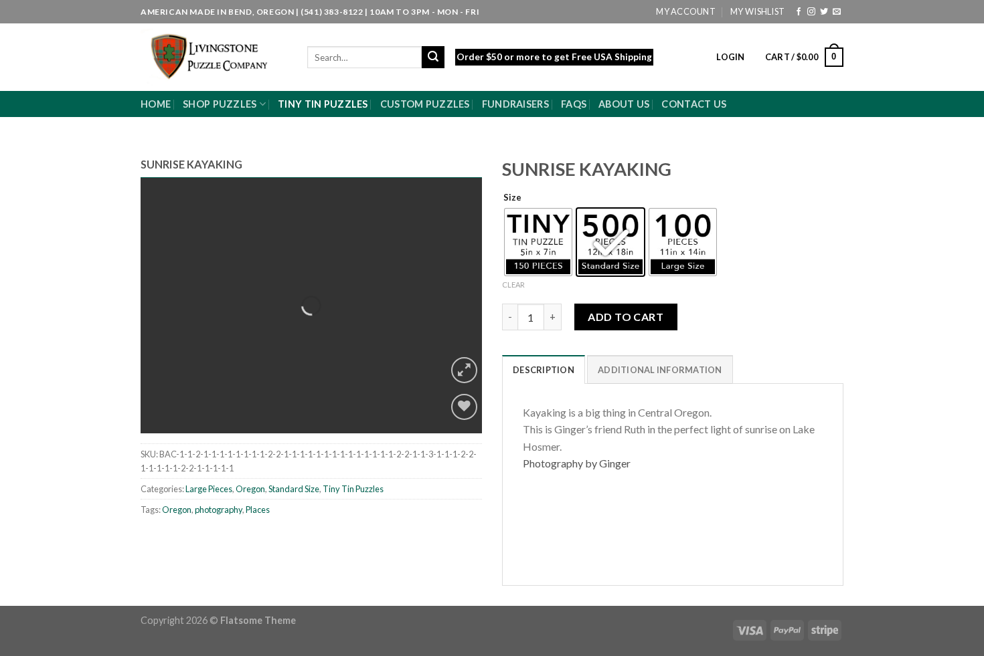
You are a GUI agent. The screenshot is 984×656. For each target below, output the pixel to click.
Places (258, 509)
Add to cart (625, 316)
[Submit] (433, 57)
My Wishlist (757, 11)
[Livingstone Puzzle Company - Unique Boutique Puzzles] (214, 57)
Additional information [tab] (660, 369)
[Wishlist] (464, 407)
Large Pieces (208, 488)
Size (512, 198)
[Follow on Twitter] (824, 12)
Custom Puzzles (425, 104)
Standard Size (293, 488)
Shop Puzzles (219, 104)
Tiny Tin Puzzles (323, 104)
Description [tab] (543, 369)
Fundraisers (515, 104)
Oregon (250, 488)
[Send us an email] (837, 12)
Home (156, 104)
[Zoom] (464, 370)
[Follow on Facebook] (799, 12)
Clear (513, 284)
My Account (686, 11)
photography (218, 509)
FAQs (573, 104)
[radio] (538, 242)
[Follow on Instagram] (811, 12)
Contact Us (693, 104)
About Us (623, 104)
